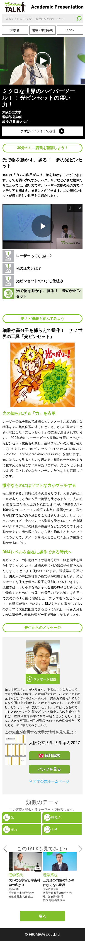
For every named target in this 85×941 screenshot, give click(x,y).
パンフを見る (49, 769)
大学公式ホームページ (51, 781)
